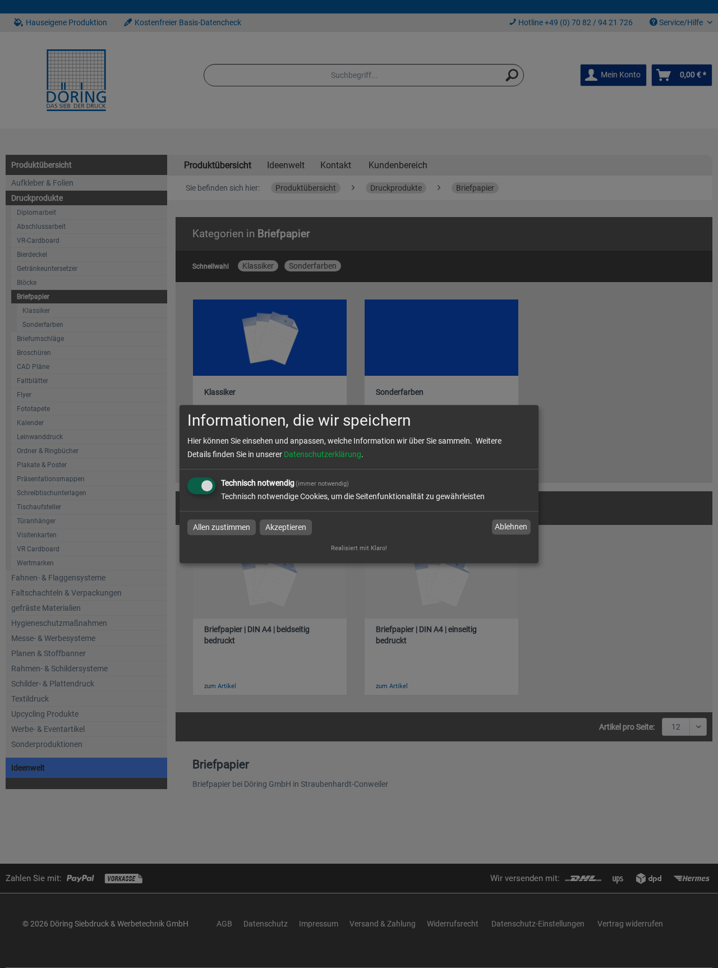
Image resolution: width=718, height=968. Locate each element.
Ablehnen (511, 527)
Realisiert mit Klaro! (359, 548)
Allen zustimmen (221, 527)
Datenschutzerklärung (322, 454)
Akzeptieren (285, 527)
